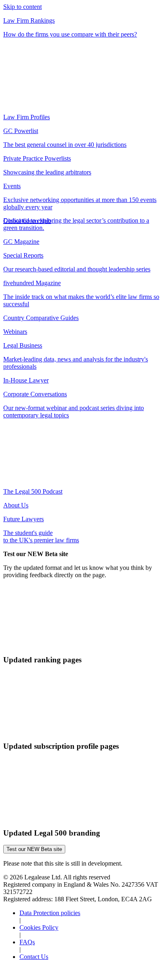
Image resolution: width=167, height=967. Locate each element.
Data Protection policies (49, 912)
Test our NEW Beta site (34, 849)
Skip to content (22, 6)
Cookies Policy (38, 927)
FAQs (27, 942)
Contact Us (33, 956)
